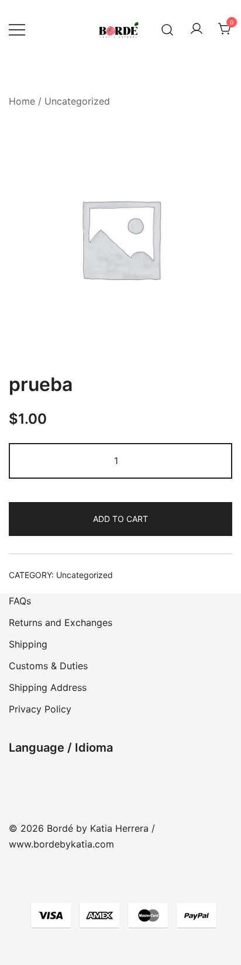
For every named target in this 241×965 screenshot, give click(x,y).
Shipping (28, 644)
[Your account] (197, 29)
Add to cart (120, 519)
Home (22, 101)
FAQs (20, 601)
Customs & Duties (48, 666)
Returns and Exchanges (60, 622)
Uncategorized (77, 101)
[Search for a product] (167, 29)
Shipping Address (48, 687)
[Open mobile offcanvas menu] (17, 29)
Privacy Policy (40, 709)
